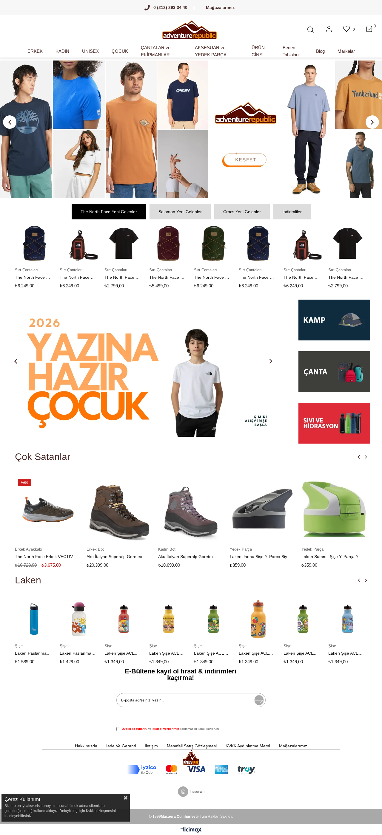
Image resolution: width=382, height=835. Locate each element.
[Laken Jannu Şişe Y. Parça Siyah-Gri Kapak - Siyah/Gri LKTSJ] (262, 509)
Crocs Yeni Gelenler (242, 211)
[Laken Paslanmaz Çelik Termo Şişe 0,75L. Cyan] (34, 619)
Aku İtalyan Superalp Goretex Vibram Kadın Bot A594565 (189, 556)
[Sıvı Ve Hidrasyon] (334, 423)
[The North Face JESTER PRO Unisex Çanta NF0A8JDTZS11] (168, 243)
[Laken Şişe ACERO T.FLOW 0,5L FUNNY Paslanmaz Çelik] (213, 619)
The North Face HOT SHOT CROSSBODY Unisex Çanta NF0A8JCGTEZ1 (78, 277)
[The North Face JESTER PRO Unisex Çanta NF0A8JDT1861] (34, 243)
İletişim (151, 745)
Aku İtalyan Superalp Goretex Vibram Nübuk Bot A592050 (118, 556)
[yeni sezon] (191, 129)
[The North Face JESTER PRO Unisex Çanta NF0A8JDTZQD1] (213, 243)
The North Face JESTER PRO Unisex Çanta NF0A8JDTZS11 (167, 277)
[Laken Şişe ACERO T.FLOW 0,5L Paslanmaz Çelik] (258, 619)
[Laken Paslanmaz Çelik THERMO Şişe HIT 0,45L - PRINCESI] (79, 619)
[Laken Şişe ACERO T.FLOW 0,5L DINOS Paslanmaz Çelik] (123, 619)
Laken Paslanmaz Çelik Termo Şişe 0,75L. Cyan (33, 653)
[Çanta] (334, 374)
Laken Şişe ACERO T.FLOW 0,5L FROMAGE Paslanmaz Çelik (167, 653)
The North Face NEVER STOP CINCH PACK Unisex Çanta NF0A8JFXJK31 (122, 277)
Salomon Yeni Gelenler (180, 211)
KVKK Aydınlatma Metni (248, 745)
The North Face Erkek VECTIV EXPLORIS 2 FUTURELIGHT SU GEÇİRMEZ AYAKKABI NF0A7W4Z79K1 (46, 556)
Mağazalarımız (220, 7)
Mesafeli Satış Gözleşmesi (192, 745)
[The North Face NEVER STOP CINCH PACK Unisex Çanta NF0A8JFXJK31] (123, 243)
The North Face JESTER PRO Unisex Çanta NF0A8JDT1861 (33, 277)
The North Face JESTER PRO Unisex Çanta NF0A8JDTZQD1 (212, 277)
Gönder (259, 700)
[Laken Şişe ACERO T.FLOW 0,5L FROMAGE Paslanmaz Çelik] (168, 619)
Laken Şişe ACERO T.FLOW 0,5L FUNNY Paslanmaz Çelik (212, 653)
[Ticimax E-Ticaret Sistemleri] (191, 830)
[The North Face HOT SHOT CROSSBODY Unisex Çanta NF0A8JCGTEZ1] (79, 243)
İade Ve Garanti (121, 745)
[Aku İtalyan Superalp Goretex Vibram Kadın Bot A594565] (191, 509)
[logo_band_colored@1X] (191, 769)
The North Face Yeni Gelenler (109, 211)
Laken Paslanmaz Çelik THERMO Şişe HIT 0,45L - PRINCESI (78, 653)
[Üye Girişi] (329, 30)
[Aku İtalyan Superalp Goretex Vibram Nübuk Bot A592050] (119, 509)
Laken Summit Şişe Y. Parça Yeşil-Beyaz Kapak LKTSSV (332, 556)
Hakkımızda (86, 745)
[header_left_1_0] (191, 757)
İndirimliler (292, 211)
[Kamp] (334, 323)
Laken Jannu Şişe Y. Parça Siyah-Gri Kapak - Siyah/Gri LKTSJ (261, 556)
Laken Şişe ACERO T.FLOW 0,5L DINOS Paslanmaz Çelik (122, 653)
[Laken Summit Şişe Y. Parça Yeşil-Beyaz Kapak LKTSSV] (334, 509)
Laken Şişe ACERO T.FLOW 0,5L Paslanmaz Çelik (257, 653)
